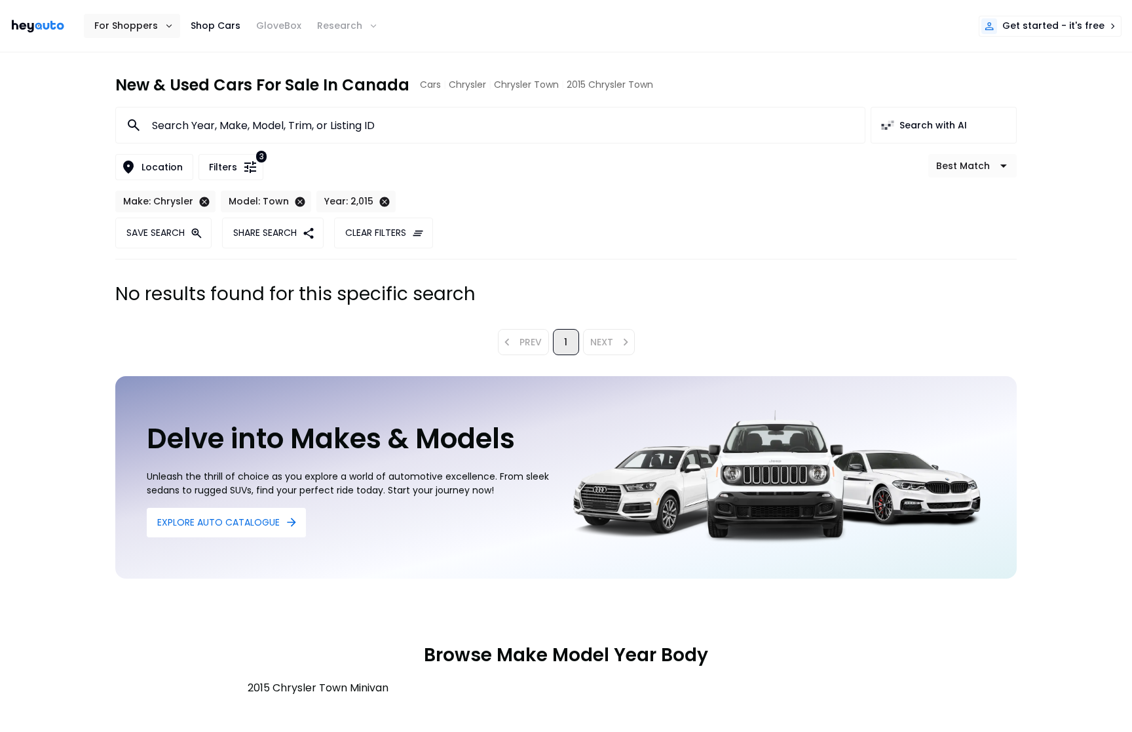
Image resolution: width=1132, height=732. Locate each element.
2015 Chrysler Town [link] (610, 84)
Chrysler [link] (467, 84)
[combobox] (500, 125)
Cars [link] (430, 84)
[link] (38, 26)
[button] (132, 26)
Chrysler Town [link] (526, 84)
